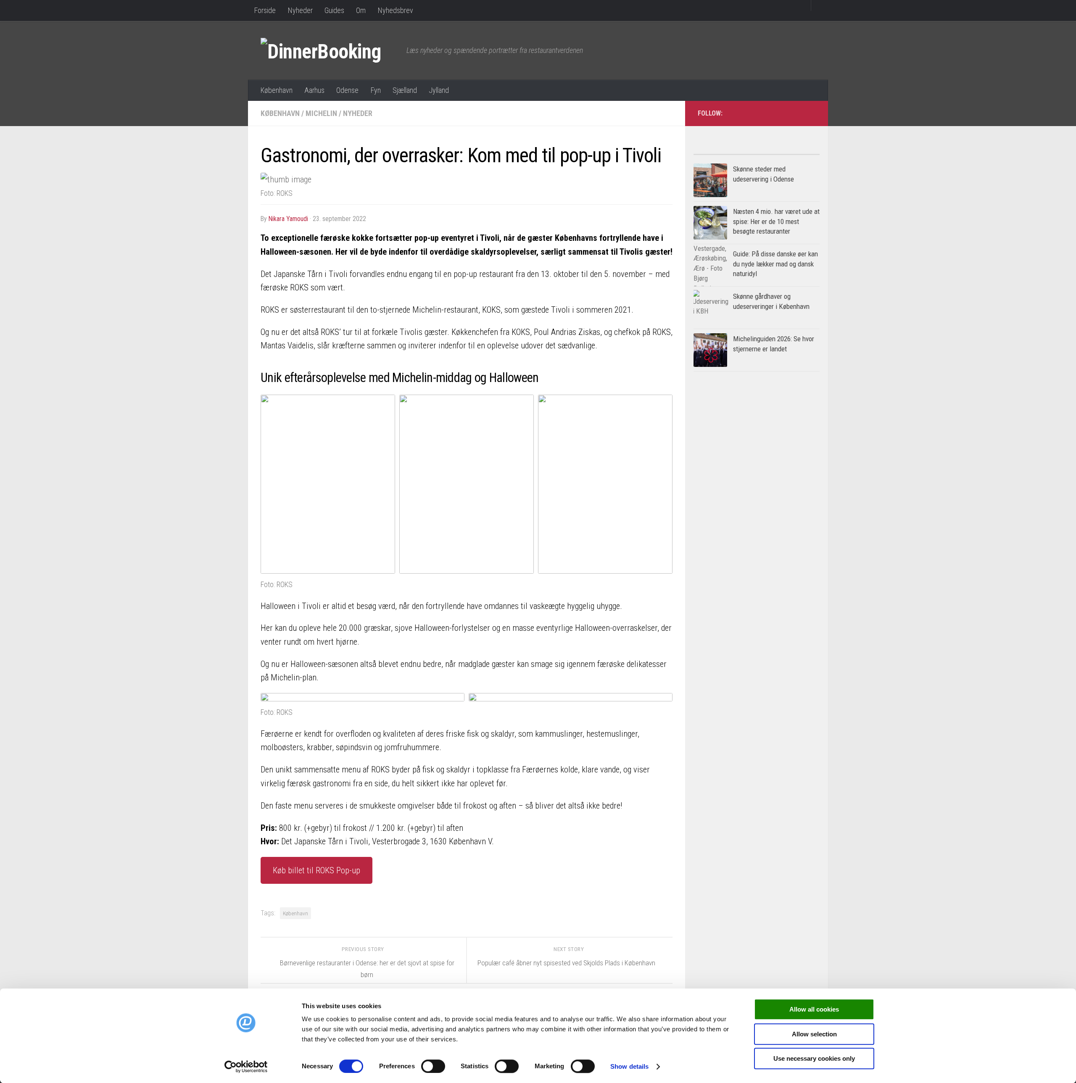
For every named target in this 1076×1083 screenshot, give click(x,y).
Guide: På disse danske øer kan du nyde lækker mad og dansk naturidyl (775, 264)
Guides (334, 10)
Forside (265, 10)
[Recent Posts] (788, 151)
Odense (347, 90)
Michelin (321, 113)
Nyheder (300, 10)
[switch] (433, 1066)
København (276, 90)
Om (361, 10)
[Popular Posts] (725, 151)
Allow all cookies (814, 1009)
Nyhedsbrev (395, 10)
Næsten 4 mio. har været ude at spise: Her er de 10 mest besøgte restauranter (776, 221)
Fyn (375, 90)
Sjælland (405, 90)
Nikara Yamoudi (288, 219)
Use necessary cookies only (814, 1058)
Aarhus (314, 90)
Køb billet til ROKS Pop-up (316, 870)
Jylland (439, 90)
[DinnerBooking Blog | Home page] (329, 50)
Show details (629, 1066)
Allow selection (814, 1034)
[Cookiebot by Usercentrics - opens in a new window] (246, 1066)
